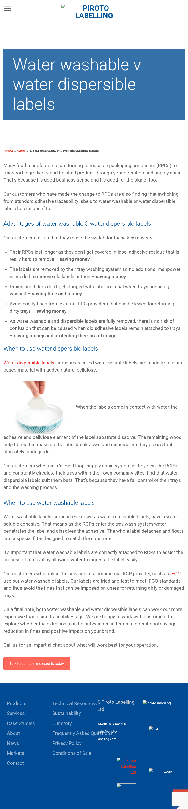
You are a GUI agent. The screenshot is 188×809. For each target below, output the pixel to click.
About (13, 733)
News (21, 151)
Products (16, 703)
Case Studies (21, 723)
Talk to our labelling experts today (36, 663)
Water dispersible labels (28, 363)
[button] (7, 8)
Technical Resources (74, 703)
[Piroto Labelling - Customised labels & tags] (94, 17)
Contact (15, 763)
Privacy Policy (67, 743)
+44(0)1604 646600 (111, 724)
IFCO (175, 573)
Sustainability (66, 713)
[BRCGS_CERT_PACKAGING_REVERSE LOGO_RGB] (126, 766)
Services (16, 713)
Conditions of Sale (71, 753)
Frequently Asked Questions (82, 733)
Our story (62, 723)
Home (8, 151)
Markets (15, 753)
